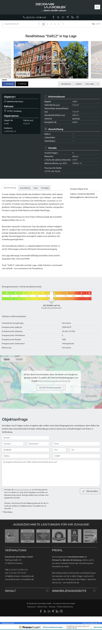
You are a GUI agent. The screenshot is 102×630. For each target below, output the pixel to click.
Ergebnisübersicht (11, 24)
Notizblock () (66, 84)
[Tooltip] (99, 623)
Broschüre (90, 84)
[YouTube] (63, 17)
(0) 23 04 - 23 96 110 (36, 17)
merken (79, 84)
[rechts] (63, 24)
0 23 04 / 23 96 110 (18, 569)
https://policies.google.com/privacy (54, 381)
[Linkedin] (72, 17)
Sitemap (52, 607)
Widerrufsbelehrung (65, 607)
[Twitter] (58, 17)
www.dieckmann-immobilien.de (19, 579)
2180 (6, 123)
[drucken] (97, 83)
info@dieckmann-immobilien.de (19, 576)
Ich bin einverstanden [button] (50, 387)
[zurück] (8, 536)
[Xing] (68, 17)
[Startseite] (51, 7)
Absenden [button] (92, 491)
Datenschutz (42, 607)
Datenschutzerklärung (22, 489)
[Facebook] (53, 17)
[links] (39, 24)
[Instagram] (77, 17)
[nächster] (94, 536)
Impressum (31, 607)
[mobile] (97, 7)
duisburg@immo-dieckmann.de (84, 197)
